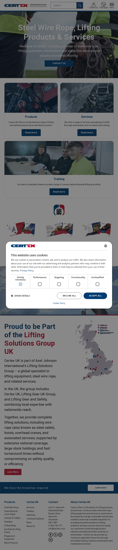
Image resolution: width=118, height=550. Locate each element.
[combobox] (105, 245)
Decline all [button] (69, 295)
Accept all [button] (95, 295)
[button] (20, 295)
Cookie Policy (59, 303)
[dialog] (59, 274)
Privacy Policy (27, 270)
